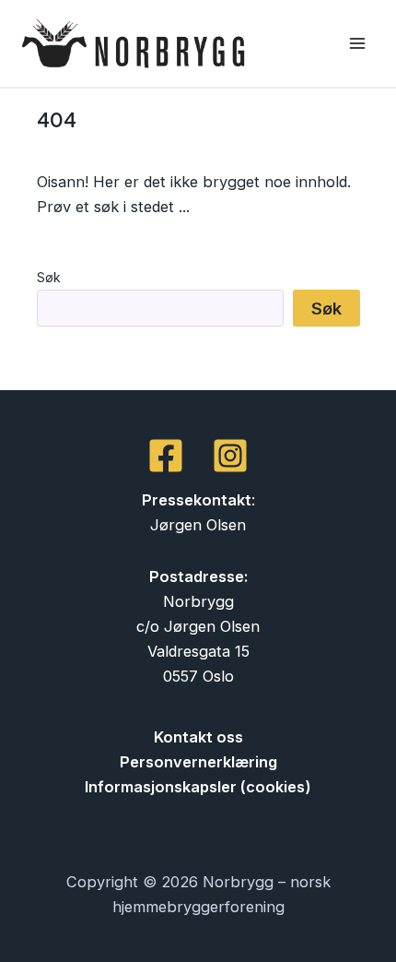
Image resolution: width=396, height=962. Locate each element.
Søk (49, 277)
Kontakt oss (198, 737)
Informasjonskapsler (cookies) (198, 787)
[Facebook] (166, 456)
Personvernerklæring (198, 762)
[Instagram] (230, 456)
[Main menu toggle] (357, 44)
